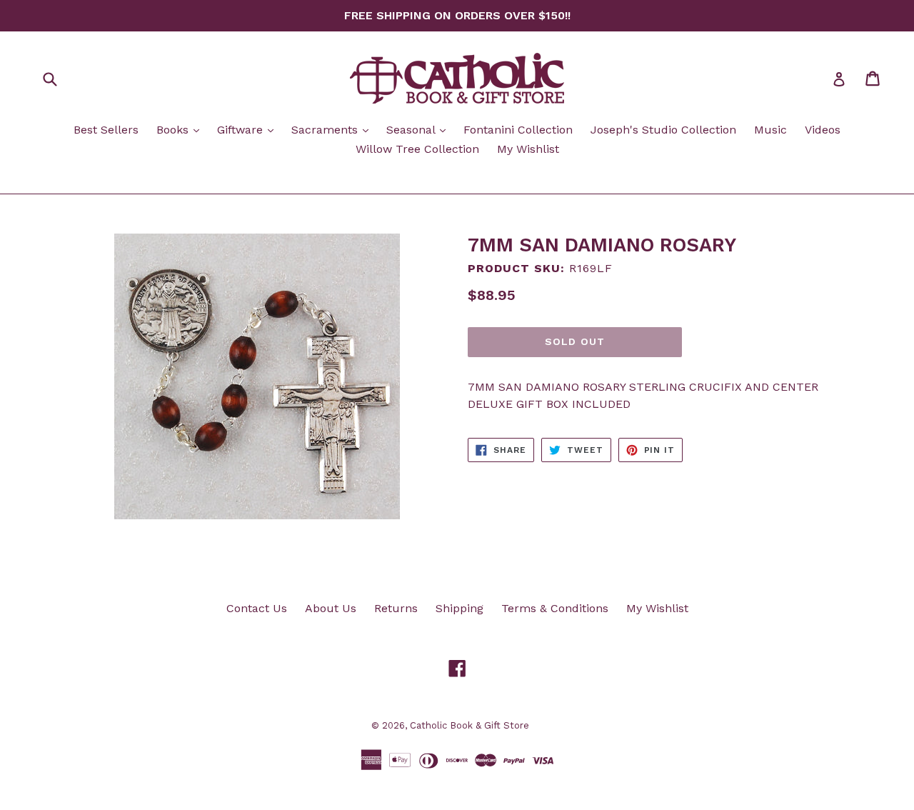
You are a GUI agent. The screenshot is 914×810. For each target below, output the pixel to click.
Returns (396, 608)
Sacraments (333, 129)
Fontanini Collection (518, 129)
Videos (822, 129)
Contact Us (256, 608)
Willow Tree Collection (417, 149)
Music (770, 129)
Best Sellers (106, 129)
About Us (330, 608)
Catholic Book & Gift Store (469, 725)
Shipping (459, 608)
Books (181, 129)
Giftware (249, 129)
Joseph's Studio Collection (663, 129)
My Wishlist (528, 149)
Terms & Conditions (554, 608)
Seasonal (419, 129)
